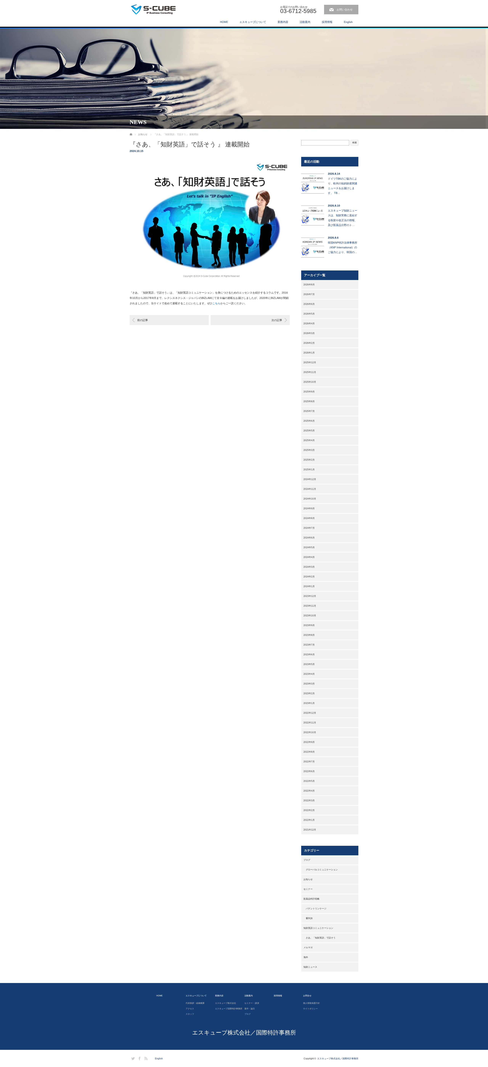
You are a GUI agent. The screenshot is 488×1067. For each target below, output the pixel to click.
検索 (354, 142)
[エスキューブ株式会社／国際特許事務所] (158, 9)
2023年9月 (309, 625)
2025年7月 (309, 411)
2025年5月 (309, 430)
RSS (145, 1058)
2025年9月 (309, 391)
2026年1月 (309, 352)
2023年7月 (309, 644)
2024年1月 (309, 586)
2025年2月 (309, 459)
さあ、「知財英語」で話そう (321, 937)
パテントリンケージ (316, 908)
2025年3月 (309, 450)
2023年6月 (309, 654)
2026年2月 (309, 343)
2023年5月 (309, 664)
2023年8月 (309, 635)
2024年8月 (309, 518)
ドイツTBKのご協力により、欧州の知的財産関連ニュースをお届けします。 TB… (342, 186)
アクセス (190, 1008)
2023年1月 (309, 703)
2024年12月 (309, 479)
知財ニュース (310, 967)
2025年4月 (309, 440)
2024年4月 (309, 557)
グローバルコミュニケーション (322, 869)
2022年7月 (309, 761)
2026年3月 (309, 333)
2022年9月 (309, 742)
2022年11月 (309, 722)
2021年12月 (309, 829)
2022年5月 (309, 781)
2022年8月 (309, 752)
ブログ (306, 860)
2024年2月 (309, 576)
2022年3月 (309, 800)
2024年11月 (309, 489)
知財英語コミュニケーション (318, 928)
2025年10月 (309, 382)
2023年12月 (309, 596)
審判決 (309, 918)
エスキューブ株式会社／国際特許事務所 (244, 1032)
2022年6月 (309, 771)
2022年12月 (309, 713)
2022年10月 (309, 732)
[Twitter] (132, 1058)
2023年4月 (309, 674)
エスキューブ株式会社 (225, 1003)
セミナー (308, 889)
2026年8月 (309, 284)
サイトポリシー (310, 1008)
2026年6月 (309, 304)
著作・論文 (249, 1008)
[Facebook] (139, 1058)
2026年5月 (309, 313)
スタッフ (190, 1014)
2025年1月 (309, 469)
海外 (305, 957)
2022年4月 (309, 790)
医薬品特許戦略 (311, 899)
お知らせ (308, 879)
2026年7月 (309, 294)
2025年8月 (309, 401)
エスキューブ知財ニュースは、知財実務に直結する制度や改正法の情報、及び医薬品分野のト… (342, 218)
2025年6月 (309, 421)
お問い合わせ (345, 9)
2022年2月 (309, 810)
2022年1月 (309, 820)
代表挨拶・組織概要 (195, 1003)
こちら (216, 303)
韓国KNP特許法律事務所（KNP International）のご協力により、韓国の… (342, 247)
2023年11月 (309, 606)
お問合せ (307, 995)
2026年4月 (309, 323)
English (348, 21)
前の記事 (142, 320)
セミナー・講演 (251, 1003)
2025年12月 (309, 362)
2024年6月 (309, 537)
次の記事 (276, 320)
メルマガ (308, 947)
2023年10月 (309, 615)
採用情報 (327, 21)
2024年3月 (309, 567)
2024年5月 (309, 547)
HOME (224, 21)
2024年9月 (309, 508)
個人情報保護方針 (311, 1003)
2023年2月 (309, 693)
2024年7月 (309, 528)
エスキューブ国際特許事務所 (228, 1008)
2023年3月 (309, 683)
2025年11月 (309, 372)
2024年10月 (309, 498)
